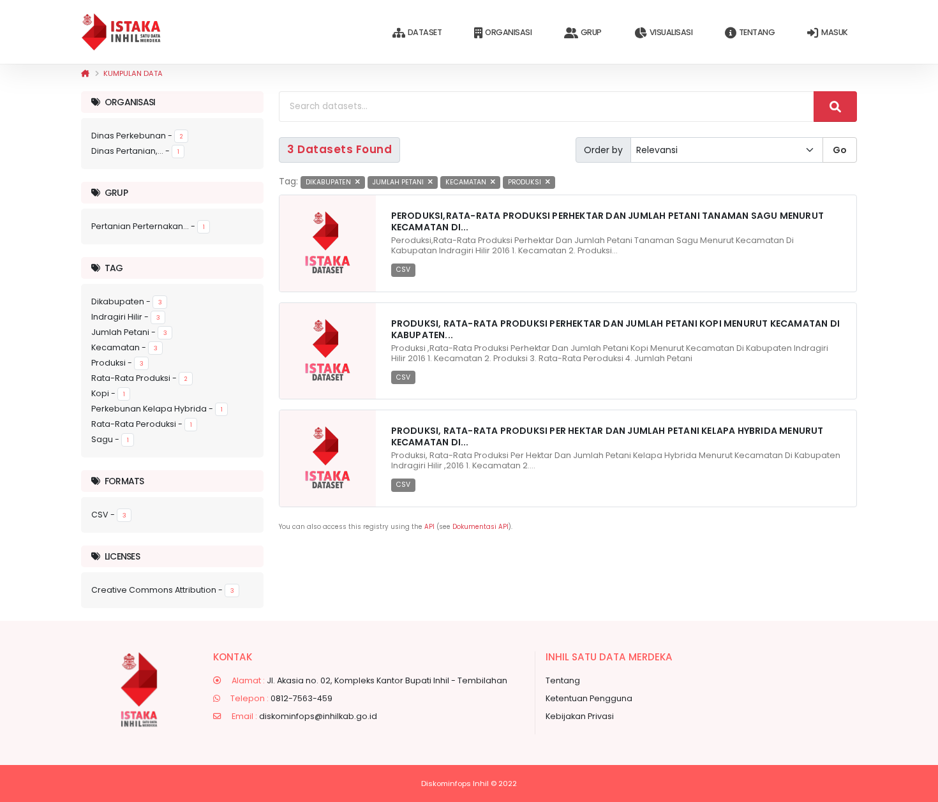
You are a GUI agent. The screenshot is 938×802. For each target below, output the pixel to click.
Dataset (425, 32)
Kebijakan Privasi (580, 716)
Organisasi (508, 32)
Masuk (834, 32)
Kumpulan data (133, 73)
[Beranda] (85, 73)
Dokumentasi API (480, 527)
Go (840, 150)
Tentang (757, 32)
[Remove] (357, 182)
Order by (603, 150)
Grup (591, 32)
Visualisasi (671, 32)
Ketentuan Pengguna (589, 698)
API (429, 527)
